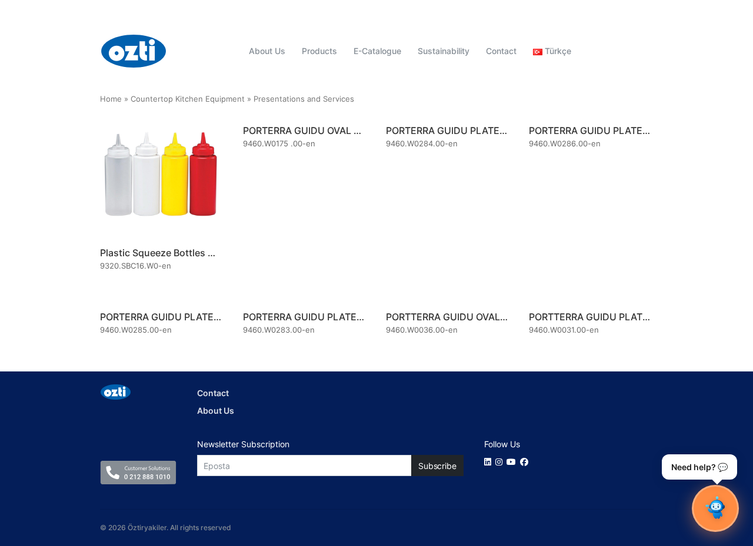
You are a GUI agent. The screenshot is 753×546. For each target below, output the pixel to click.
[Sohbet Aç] (715, 508)
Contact (501, 51)
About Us (267, 51)
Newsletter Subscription (243, 444)
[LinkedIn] (489, 462)
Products (319, 51)
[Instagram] (501, 462)
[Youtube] (513, 462)
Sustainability (443, 51)
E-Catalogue (377, 51)
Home (111, 99)
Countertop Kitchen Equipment (188, 99)
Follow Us (502, 444)
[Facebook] (526, 462)
